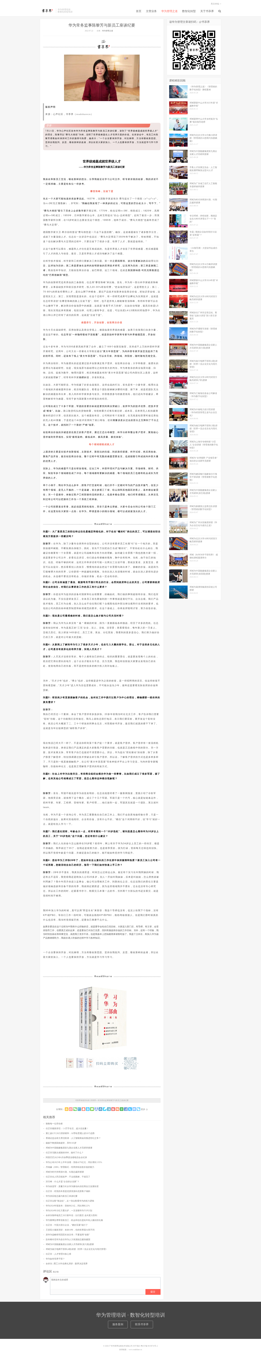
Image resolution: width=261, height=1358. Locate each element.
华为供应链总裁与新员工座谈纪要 (61, 1196)
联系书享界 (142, 1324)
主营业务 (151, 11)
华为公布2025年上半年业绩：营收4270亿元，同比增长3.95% (74, 1162)
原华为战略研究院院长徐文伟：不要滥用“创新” (68, 1235)
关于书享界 (207, 11)
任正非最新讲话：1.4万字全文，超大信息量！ (67, 1128)
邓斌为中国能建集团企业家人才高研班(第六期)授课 (70, 1244)
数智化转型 (189, 11)
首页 (138, 11)
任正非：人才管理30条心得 (58, 1254)
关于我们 (136, 1346)
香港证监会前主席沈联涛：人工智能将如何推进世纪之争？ (73, 1138)
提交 (152, 1291)
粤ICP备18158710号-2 (149, 1346)
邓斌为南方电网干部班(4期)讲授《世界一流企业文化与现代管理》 (77, 1249)
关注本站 (215, 4)
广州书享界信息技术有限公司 (121, 1346)
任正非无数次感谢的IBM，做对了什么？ (65, 1153)
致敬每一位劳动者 (54, 1124)
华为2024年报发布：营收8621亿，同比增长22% (68, 1206)
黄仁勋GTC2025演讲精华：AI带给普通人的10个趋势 (70, 1133)
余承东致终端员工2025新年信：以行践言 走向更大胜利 (71, 1215)
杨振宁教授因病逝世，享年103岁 (61, 1143)
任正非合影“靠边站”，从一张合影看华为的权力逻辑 (70, 1201)
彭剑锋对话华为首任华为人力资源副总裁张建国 (68, 1239)
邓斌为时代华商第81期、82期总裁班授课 (65, 1172)
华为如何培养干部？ (55, 1259)
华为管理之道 (169, 11)
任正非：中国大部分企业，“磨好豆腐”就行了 (67, 1225)
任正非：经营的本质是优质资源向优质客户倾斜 (68, 1191)
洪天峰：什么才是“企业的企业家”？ (62, 1181)
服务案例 (117, 1324)
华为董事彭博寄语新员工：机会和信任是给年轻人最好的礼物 (74, 1220)
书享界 (47, 10)
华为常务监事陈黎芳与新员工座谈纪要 (101, 25)
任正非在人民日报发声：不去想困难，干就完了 (68, 1177)
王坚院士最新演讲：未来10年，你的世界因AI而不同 (70, 1230)
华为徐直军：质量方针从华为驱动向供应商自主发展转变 (72, 1186)
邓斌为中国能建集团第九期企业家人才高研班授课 (69, 1148)
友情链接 (122, 1349)
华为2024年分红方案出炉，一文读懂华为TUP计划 (69, 1210)
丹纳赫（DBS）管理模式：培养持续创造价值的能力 (70, 1167)
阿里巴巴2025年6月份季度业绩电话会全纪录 (66, 1157)
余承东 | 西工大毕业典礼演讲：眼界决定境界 (67, 1264)
